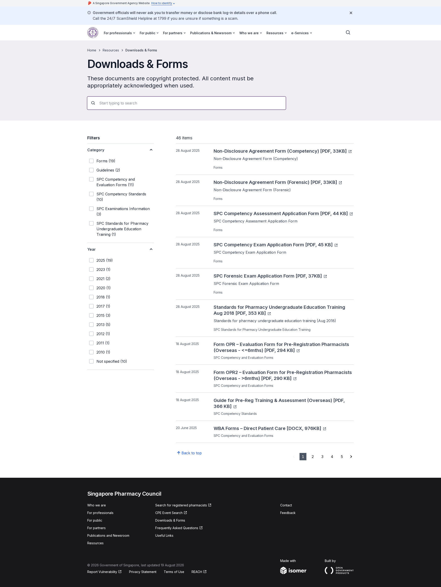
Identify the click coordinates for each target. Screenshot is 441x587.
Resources (111, 50)
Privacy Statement (142, 572)
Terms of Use (174, 572)
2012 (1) (103, 333)
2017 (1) (103, 306)
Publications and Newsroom (108, 535)
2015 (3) (103, 315)
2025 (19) (104, 260)
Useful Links (164, 535)
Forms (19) (105, 161)
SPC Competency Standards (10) (121, 197)
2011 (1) (103, 343)
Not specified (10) (111, 361)
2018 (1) (103, 297)
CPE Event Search (169, 513)
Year (91, 249)
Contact (286, 505)
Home (91, 50)
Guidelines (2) (108, 170)
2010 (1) (103, 352)
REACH (197, 572)
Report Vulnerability (102, 572)
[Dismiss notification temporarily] (350, 12)
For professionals (100, 513)
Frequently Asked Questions (176, 528)
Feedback (288, 513)
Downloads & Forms (170, 520)
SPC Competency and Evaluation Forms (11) (115, 182)
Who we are (96, 505)
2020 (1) (103, 288)
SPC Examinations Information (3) (123, 211)
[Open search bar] (348, 32)
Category (95, 150)
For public (94, 520)
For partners (96, 528)
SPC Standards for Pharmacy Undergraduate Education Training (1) (122, 229)
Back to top (191, 453)
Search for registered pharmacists (181, 505)
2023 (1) (103, 269)
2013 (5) (103, 324)
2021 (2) (103, 278)
